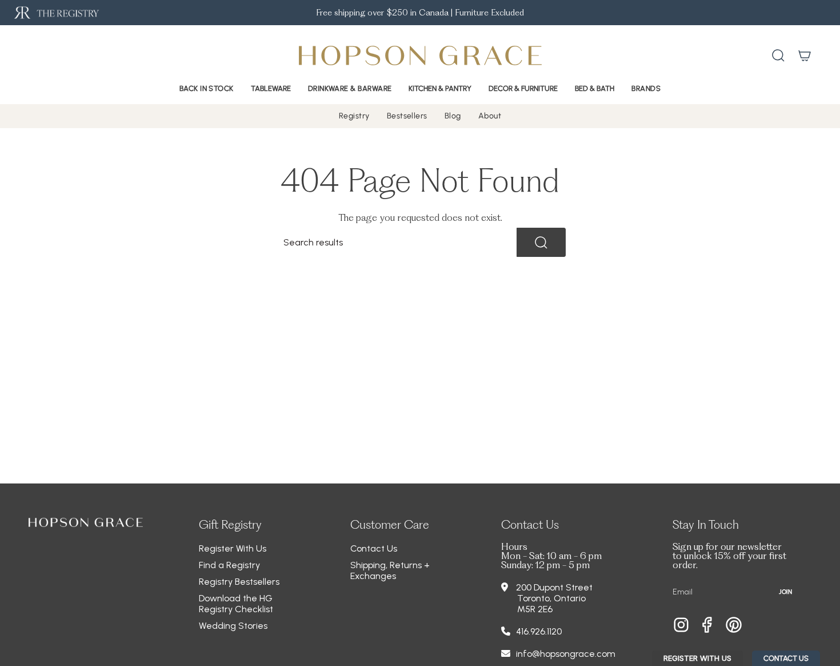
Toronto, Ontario (551, 598)
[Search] (541, 242)
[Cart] (804, 55)
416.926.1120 (539, 631)
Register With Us (232, 548)
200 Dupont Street (554, 587)
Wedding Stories (233, 625)
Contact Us (373, 548)
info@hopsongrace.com (565, 653)
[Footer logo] (86, 522)
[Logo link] (55, 13)
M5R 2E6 (535, 609)
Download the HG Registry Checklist (236, 604)
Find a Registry (229, 565)
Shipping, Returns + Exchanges (390, 570)
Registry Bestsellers (239, 581)
